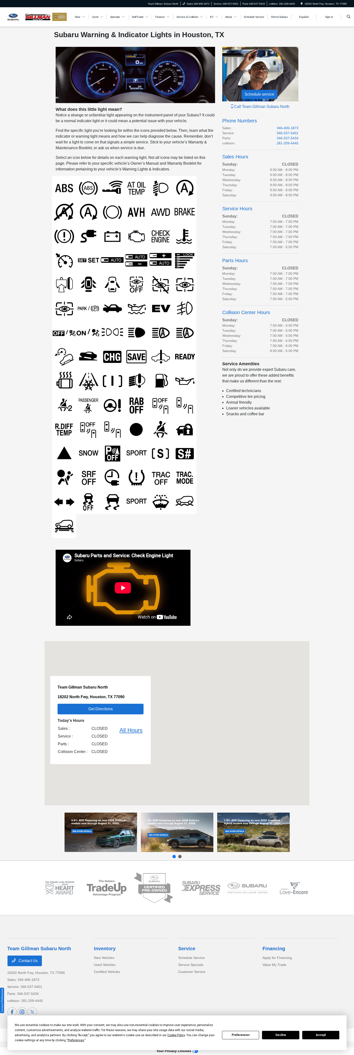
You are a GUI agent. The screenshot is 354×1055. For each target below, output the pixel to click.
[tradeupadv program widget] (106, 888)
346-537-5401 (287, 133)
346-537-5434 (287, 138)
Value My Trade (274, 965)
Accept (321, 1035)
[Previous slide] (174, 856)
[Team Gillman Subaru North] (29, 16)
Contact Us (28, 961)
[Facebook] (12, 1012)
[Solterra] (177, 832)
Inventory (105, 948)
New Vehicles (104, 958)
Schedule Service (191, 958)
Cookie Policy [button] (176, 1035)
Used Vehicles (104, 965)
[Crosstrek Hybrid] (253, 832)
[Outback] (101, 832)
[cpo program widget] (153, 887)
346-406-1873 (287, 128)
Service (186, 948)
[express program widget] (200, 888)
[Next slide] (180, 856)
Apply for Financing (277, 958)
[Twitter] (32, 1012)
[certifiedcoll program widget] (247, 888)
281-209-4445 (287, 143)
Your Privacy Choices (174, 1051)
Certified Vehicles (107, 972)
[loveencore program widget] (294, 888)
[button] (177, 718)
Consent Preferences (2, 1000)
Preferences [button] (76, 1040)
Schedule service (259, 94)
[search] (348, 17)
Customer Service (191, 972)
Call (261, 107)
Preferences (241, 1035)
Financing (273, 948)
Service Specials (190, 965)
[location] (302, 3)
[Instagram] (22, 1012)
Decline (280, 1035)
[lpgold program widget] (59, 888)
